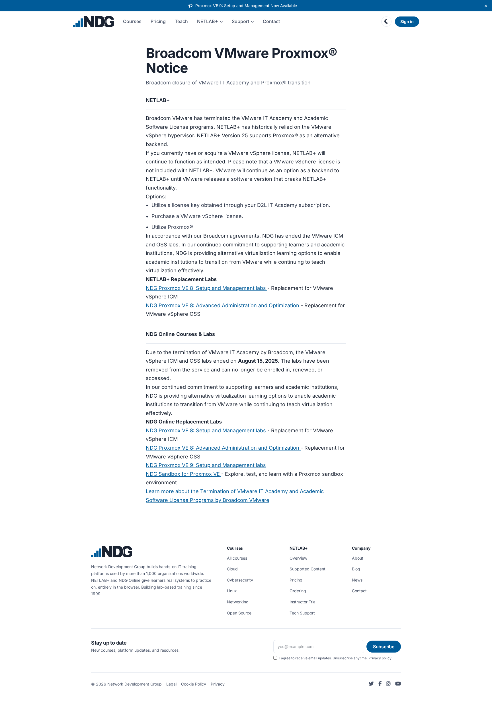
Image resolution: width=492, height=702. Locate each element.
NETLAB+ (207, 21)
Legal (171, 684)
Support (240, 21)
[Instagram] (388, 684)
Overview (298, 558)
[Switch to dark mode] (386, 21)
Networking (238, 601)
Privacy (218, 684)
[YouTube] (398, 684)
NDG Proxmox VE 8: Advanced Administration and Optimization (223, 305)
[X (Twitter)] (371, 684)
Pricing (158, 21)
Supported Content (307, 568)
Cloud (232, 568)
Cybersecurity (240, 580)
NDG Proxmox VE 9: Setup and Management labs (206, 465)
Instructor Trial (303, 601)
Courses (132, 21)
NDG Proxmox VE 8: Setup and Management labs (206, 288)
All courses (237, 558)
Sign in (407, 21)
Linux (232, 590)
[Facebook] (380, 684)
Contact (271, 21)
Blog (356, 568)
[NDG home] (93, 21)
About (357, 558)
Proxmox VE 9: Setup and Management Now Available (246, 5)
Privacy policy (379, 658)
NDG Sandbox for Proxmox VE (183, 474)
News (357, 580)
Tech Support (302, 612)
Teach (181, 21)
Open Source (239, 612)
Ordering (298, 590)
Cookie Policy (193, 684)
